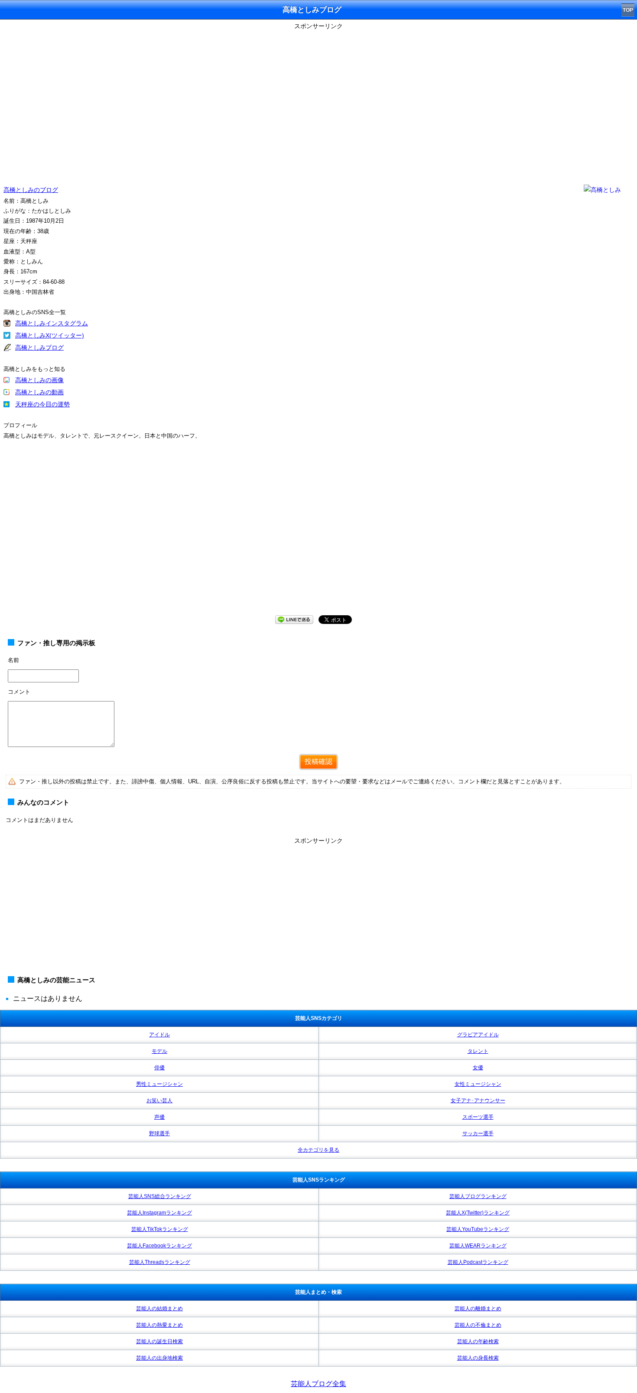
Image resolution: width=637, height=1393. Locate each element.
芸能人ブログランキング (478, 1196)
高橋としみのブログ (30, 189)
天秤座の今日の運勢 (42, 404)
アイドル (159, 1035)
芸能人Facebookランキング (159, 1246)
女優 (478, 1068)
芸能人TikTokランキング (159, 1229)
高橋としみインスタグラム (51, 323)
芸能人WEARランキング (478, 1246)
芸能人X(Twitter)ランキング (478, 1213)
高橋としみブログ (39, 347)
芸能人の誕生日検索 (159, 1341)
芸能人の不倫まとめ (478, 1325)
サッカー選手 (478, 1133)
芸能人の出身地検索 (159, 1358)
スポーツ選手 (478, 1117)
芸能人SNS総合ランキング (159, 1196)
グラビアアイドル (478, 1035)
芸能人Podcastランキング (478, 1262)
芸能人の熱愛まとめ (159, 1325)
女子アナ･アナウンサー (478, 1101)
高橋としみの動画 (39, 392)
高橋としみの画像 (39, 380)
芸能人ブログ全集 (318, 1383)
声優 (159, 1117)
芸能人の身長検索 (478, 1358)
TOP (628, 10)
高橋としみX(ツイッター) (49, 335)
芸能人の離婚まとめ (478, 1308)
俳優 (159, 1068)
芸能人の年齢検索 (478, 1341)
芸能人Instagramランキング (159, 1213)
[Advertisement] (318, 907)
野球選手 (159, 1133)
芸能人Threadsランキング (159, 1262)
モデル (159, 1051)
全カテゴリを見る (318, 1150)
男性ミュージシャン (159, 1084)
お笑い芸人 (159, 1101)
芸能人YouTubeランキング (477, 1229)
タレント (478, 1051)
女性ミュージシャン (478, 1084)
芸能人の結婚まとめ (159, 1308)
